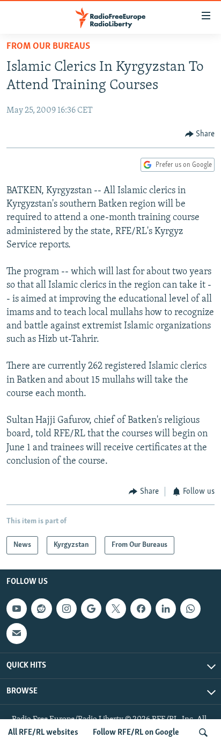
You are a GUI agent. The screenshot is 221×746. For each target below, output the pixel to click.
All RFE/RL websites (43, 732)
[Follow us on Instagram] (66, 609)
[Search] (203, 732)
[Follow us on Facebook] (140, 609)
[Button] (200, 134)
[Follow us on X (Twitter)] (116, 609)
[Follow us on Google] (91, 609)
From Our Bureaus (48, 47)
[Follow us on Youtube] (16, 609)
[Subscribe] (16, 634)
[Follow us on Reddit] (41, 609)
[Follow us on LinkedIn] (166, 609)
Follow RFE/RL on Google (136, 732)
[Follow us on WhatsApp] (190, 609)
